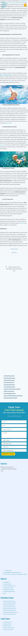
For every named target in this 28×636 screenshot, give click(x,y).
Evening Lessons (7, 623)
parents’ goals (8, 123)
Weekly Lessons (7, 625)
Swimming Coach (7, 584)
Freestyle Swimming (8, 587)
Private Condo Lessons (8, 627)
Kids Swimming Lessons (9, 604)
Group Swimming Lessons (9, 606)
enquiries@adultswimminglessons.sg (12, 572)
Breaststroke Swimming (9, 591)
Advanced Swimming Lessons (10, 612)
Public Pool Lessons (8, 629)
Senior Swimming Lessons (9, 614)
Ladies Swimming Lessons (9, 608)
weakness (21, 223)
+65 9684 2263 (8, 570)
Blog (4, 593)
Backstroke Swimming (8, 589)
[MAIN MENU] (25, 5)
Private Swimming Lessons (9, 603)
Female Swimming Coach (9, 585)
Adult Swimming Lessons (9, 601)
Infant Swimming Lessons (9, 610)
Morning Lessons (7, 622)
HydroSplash (6, 582)
